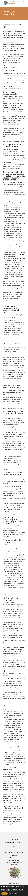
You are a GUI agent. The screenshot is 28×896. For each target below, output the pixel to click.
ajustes (20, 890)
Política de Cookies (14, 860)
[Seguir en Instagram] (14, 847)
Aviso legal (14, 856)
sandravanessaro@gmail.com (11, 514)
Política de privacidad (14, 858)
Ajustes (11, 893)
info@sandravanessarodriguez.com (14, 842)
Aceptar (4, 893)
